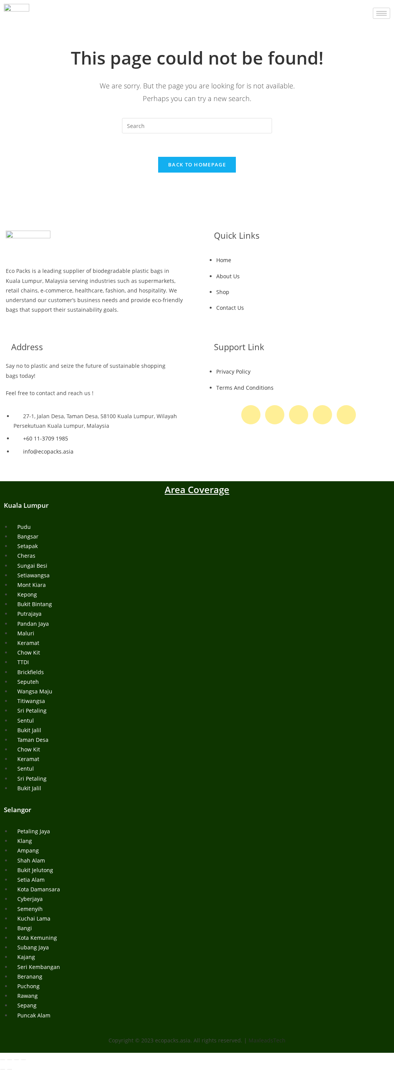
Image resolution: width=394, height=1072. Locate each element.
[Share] (16, 1059)
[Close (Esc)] (23, 1059)
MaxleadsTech (267, 1040)
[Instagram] (298, 414)
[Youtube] (322, 414)
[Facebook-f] (250, 414)
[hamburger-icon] (381, 13)
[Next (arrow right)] (9, 1069)
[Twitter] (274, 414)
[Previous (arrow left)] (2, 1069)
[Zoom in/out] (2, 1059)
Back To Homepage (197, 164)
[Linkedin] (346, 414)
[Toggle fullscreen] (9, 1059)
